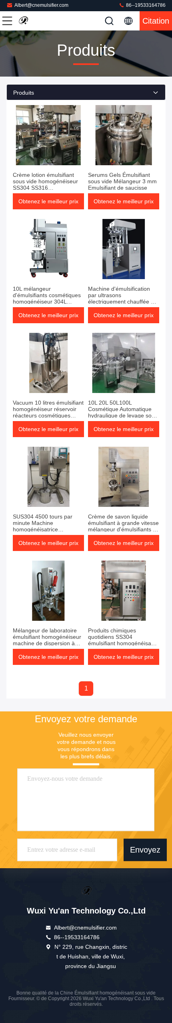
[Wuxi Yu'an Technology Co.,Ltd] (34, 20)
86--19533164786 (145, 5)
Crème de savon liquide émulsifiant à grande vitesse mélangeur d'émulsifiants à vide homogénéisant (123, 526)
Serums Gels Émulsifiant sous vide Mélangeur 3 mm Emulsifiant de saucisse (122, 181)
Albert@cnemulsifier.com (41, 5)
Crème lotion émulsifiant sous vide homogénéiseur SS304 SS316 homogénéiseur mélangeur (47, 184)
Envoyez (145, 849)
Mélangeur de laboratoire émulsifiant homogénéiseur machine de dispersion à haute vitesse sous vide (47, 640)
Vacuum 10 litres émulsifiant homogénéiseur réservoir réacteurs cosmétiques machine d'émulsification (48, 412)
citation (155, 20)
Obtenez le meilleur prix (48, 201)
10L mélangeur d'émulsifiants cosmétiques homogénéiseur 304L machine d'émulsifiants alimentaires (47, 302)
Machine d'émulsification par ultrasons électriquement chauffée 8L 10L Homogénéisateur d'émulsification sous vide (122, 302)
